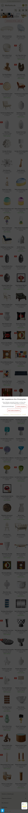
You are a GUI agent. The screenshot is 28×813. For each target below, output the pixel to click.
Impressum (6, 414)
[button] (2, 810)
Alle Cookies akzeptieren (14, 410)
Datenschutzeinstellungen (8, 406)
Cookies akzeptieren (21, 406)
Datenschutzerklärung (15, 414)
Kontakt (24, 414)
